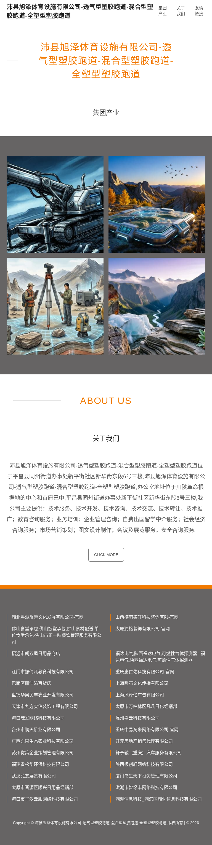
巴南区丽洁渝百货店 (31, 683)
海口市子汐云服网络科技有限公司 (45, 799)
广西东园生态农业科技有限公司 (42, 741)
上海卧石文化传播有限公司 (141, 683)
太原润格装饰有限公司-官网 (142, 628)
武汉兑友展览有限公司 (34, 776)
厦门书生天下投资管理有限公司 (146, 776)
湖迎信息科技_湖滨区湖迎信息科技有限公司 (158, 799)
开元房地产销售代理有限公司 (144, 741)
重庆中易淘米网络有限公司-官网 (147, 729)
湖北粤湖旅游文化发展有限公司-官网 (48, 617)
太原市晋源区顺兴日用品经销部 (42, 787)
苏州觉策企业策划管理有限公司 (42, 752)
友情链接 (199, 11)
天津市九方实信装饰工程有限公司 (45, 706)
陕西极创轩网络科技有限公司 (144, 764)
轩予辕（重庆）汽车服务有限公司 (148, 752)
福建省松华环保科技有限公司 (40, 764)
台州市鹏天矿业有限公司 (36, 729)
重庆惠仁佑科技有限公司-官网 (144, 671)
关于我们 (181, 11)
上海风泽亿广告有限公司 (139, 695)
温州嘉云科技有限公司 (137, 718)
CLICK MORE (106, 554)
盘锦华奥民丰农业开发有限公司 (42, 695)
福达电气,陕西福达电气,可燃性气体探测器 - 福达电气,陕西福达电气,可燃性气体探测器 (160, 656)
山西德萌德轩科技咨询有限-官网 (147, 617)
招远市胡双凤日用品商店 (36, 653)
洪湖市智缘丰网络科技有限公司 (146, 787)
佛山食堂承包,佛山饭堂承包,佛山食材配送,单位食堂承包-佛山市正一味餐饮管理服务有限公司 (56, 635)
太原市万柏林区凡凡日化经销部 (146, 706)
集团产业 (162, 11)
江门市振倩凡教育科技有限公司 (42, 671)
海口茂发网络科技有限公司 (38, 718)
